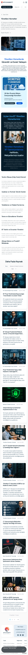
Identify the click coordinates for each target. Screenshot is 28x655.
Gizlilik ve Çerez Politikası (8, 643)
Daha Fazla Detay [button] (12, 648)
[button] (22, 7)
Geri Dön (5, 14)
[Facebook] (18, 635)
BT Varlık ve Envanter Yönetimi (12, 229)
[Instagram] (23, 635)
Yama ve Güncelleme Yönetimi (12, 216)
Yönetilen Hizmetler (7, 7)
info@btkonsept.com (20, 629)
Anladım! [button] (23, 648)
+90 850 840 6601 (20, 632)
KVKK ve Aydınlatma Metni (9, 645)
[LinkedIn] (20, 635)
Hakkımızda (19, 643)
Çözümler (19, 645)
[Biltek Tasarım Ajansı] (24, 653)
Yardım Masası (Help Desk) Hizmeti (14, 177)
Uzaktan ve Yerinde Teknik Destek (14, 192)
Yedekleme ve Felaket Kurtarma (13, 205)
